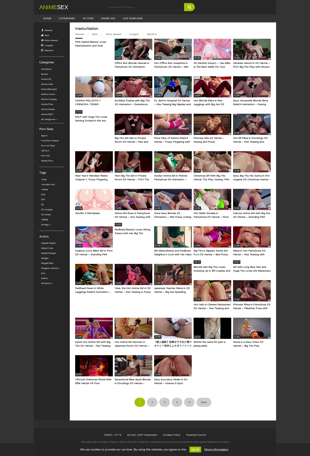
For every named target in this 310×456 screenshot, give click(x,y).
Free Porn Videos (50, 140)
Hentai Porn (47, 160)
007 (43, 199)
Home (47, 18)
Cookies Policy (171, 434)
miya (43, 179)
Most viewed (51, 40)
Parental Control (196, 434)
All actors (46, 283)
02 (42, 204)
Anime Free (47, 104)
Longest (48, 45)
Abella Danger (48, 253)
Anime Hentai (48, 109)
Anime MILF (47, 114)
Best (46, 35)
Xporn (44, 135)
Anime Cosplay (49, 99)
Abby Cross (47, 248)
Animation (46, 69)
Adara (44, 278)
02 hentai (46, 214)
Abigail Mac (47, 263)
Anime (53, 7)
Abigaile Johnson (50, 268)
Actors (88, 18)
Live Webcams (133, 18)
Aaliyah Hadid (48, 243)
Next (204, 402)
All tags (45, 224)
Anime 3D (46, 79)
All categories (48, 119)
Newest (48, 30)
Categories (67, 18)
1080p (44, 219)
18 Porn (45, 150)
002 (43, 194)
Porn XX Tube (48, 145)
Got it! (195, 449)
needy (44, 189)
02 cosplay (47, 209)
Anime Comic (48, 94)
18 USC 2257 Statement (142, 434)
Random (48, 50)
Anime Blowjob (49, 89)
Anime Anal (47, 84)
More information (216, 449)
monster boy (48, 184)
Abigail (44, 258)
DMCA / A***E (112, 434)
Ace (43, 273)
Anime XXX (108, 18)
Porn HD (45, 155)
